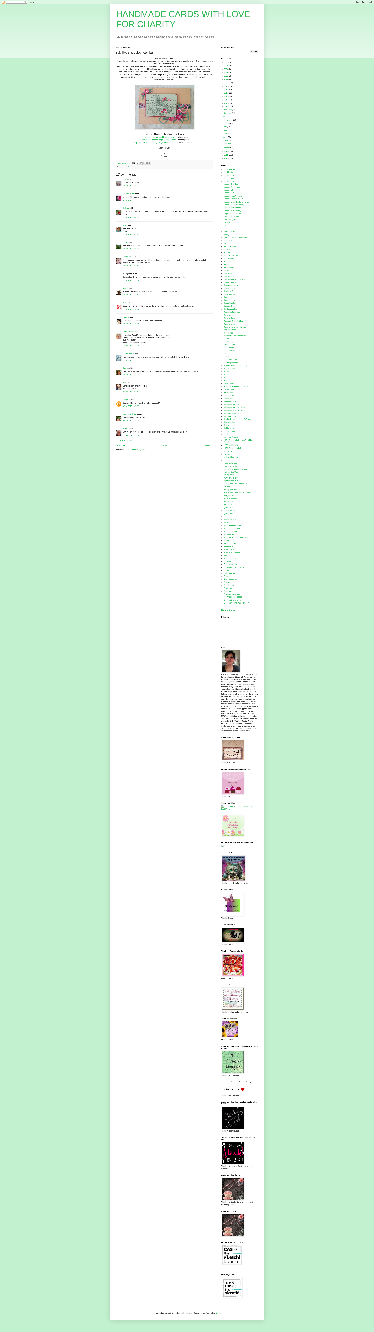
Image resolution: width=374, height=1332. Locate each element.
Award (226, 226)
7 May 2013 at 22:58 (131, 375)
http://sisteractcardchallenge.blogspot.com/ (157, 140)
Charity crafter (229, 291)
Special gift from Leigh (232, 543)
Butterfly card (229, 267)
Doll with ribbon (230, 330)
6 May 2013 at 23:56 (131, 200)
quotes (226, 517)
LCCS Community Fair (232, 448)
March (226, 140)
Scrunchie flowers (231, 531)
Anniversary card (230, 220)
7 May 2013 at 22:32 (131, 360)
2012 (226, 152)
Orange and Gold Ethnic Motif (235, 484)
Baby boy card (229, 232)
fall (225, 354)
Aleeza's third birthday (232, 211)
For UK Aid (228, 372)
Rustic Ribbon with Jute (233, 526)
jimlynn (126, 208)
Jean (125, 225)
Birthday (227, 252)
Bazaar (226, 244)
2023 (226, 73)
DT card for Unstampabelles (235, 336)
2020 (226, 83)
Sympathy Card (230, 558)
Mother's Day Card (231, 472)
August (226, 123)
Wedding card (229, 591)
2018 (226, 90)
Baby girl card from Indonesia (235, 238)
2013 (226, 107)
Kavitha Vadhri (129, 194)
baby (225, 229)
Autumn (227, 223)
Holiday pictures (230, 428)
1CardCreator (128, 354)
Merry (125, 288)
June (225, 130)
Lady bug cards (230, 431)
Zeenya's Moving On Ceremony (236, 603)
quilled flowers (229, 511)
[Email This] (138, 163)
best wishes (228, 250)
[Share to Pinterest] (149, 163)
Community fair (230, 306)
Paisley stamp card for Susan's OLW (238, 493)
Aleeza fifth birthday (231, 184)
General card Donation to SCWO (236, 386)
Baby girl (227, 235)
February (227, 144)
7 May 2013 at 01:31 (131, 234)
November (227, 113)
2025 (226, 66)
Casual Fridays (230, 282)
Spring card (228, 546)
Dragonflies (228, 333)
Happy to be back (230, 416)
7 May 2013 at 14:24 (131, 309)
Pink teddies (228, 502)
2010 (226, 158)
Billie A (126, 429)
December (227, 110)
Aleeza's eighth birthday (233, 199)
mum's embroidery (231, 478)
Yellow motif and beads (233, 597)
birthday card (229, 258)
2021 (226, 79)
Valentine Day (229, 585)
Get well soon (229, 389)
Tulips (226, 576)
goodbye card (229, 395)
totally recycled (229, 573)
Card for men (229, 276)
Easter (226, 339)
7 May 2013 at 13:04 (131, 280)
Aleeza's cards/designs (233, 196)
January (226, 147)
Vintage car (228, 588)
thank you (227, 561)
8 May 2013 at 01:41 (131, 392)
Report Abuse (228, 610)
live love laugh (229, 454)
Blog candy (228, 261)
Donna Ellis (127, 257)
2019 (226, 86)
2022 (226, 76)
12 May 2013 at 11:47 (131, 435)
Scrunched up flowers (232, 529)
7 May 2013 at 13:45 (131, 295)
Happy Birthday (230, 413)
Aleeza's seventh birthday (234, 205)
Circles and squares (231, 300)
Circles (226, 297)
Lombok (227, 460)
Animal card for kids (231, 217)
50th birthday (229, 175)
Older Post (208, 445)
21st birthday (229, 172)
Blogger (218, 1313)
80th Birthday (229, 178)
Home (164, 445)
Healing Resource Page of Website (237, 419)
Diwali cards (228, 315)
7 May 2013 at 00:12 (131, 217)
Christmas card (230, 294)
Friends (227, 375)
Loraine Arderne (129, 414)
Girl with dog (228, 392)
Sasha (125, 368)
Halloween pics (230, 401)
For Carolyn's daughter (233, 369)
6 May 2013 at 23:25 (131, 186)
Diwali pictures (229, 318)
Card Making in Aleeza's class (235, 279)
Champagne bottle (231, 285)
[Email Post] (133, 163)
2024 (226, 69)
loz (124, 383)
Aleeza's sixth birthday (232, 208)
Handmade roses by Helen (234, 410)
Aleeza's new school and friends (236, 202)
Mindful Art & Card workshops (235, 469)
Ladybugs (227, 434)
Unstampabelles (230, 579)
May (225, 134)
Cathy (125, 242)
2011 (226, 155)
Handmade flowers (231, 404)
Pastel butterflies (230, 499)
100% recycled (229, 169)
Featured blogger (230, 360)
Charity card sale (230, 288)
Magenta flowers (230, 463)
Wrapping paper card (232, 594)
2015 (226, 100)
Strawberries (229, 549)
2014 (226, 103)
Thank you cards (230, 564)
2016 (226, 96)
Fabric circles (229, 348)
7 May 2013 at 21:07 (131, 346)
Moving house (229, 475)
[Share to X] (143, 163)
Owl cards (227, 487)
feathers (227, 357)
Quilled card (228, 508)
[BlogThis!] (141, 163)
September (228, 120)
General (126, 166)
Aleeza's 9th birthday (232, 187)
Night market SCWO (231, 481)
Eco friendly (228, 342)
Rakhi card (228, 523)
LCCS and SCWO (231, 445)
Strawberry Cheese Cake (234, 552)
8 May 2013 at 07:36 (131, 406)
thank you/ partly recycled (234, 567)
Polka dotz (228, 505)
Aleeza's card (229, 193)
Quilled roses (229, 514)
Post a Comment (126, 440)
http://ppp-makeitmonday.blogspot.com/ (157, 137)
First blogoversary (231, 363)
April (225, 137)
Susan (226, 555)
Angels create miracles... (233, 214)
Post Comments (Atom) (136, 450)
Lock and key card (231, 457)
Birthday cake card (231, 256)
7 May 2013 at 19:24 (131, 324)
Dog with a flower (230, 324)
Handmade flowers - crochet (235, 407)
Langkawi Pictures (231, 437)
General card (229, 383)
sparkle (226, 540)
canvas (226, 270)
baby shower (229, 241)
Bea (124, 303)
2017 (226, 93)
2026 (226, 62)
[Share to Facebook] (146, 163)
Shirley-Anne (128, 332)
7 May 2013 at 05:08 (131, 249)
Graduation (228, 398)
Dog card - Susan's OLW (233, 321)
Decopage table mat (232, 312)
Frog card (227, 378)
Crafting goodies (230, 309)
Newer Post (121, 445)
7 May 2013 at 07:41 (131, 266)
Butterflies (227, 264)
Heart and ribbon (230, 422)
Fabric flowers (229, 351)
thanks (226, 570)
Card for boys (229, 273)
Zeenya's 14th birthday (232, 600)
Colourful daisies (230, 303)
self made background (232, 534)
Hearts (226, 425)
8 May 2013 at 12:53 (131, 421)
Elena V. (126, 317)
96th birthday (229, 181)
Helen (125, 179)
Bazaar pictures (230, 246)
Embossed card (230, 345)
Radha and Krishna (231, 520)
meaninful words (230, 466)
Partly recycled (229, 496)
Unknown (126, 400)
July (225, 127)
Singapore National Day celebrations (238, 537)
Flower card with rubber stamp (235, 366)
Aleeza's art (228, 190)
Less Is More (229, 451)
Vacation (227, 582)
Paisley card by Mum (232, 490)
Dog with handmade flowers (235, 327)
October (226, 117)
